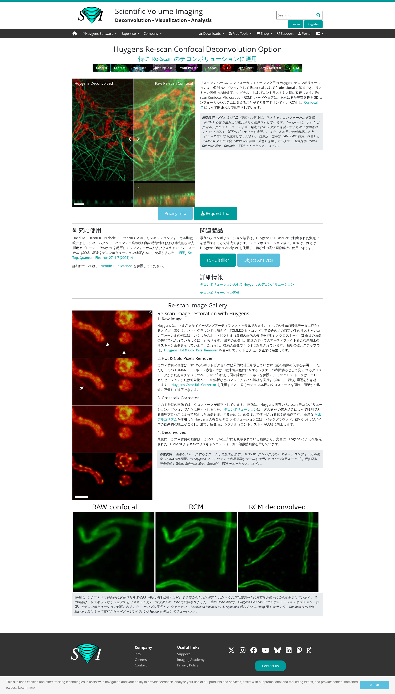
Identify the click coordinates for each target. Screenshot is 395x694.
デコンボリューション (240, 409)
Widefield (139, 68)
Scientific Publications (115, 266)
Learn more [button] (26, 687)
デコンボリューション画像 (219, 292)
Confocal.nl (312, 102)
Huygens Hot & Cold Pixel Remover (191, 350)
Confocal (120, 68)
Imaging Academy (190, 659)
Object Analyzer (258, 260)
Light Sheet (246, 68)
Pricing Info (175, 213)
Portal (306, 33)
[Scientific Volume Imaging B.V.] (90, 15)
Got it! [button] (374, 685)
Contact (141, 665)
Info (138, 654)
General (101, 68)
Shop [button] (265, 33)
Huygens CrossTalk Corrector (193, 384)
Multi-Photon (189, 68)
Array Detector (271, 68)
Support (287, 33)
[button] (319, 33)
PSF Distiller (218, 260)
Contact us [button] (270, 666)
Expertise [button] (129, 33)
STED (227, 68)
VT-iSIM (293, 68)
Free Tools (240, 33)
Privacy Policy (187, 665)
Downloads (212, 33)
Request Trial (217, 213)
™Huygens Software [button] (98, 33)
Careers (141, 659)
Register (313, 24)
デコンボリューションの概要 (221, 284)
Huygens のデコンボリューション (269, 284)
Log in (296, 24)
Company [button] (151, 33)
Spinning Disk (163, 68)
